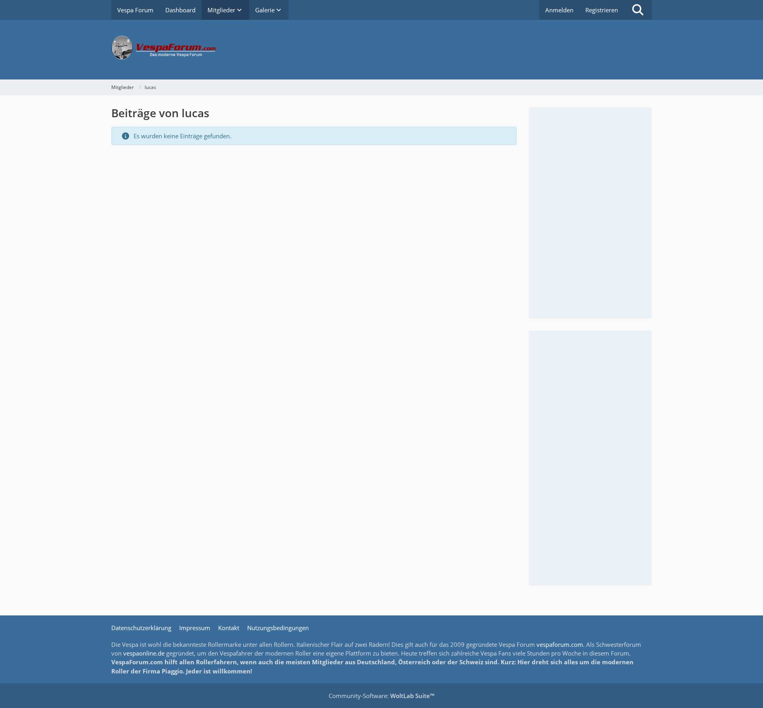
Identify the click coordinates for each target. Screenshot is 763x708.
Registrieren (601, 10)
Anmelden (559, 10)
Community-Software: (381, 696)
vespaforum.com (559, 644)
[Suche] (638, 10)
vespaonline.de (144, 653)
